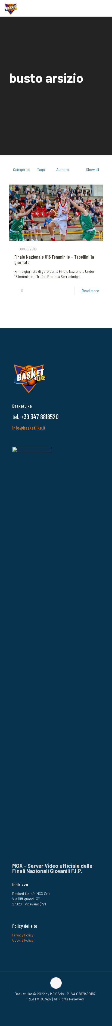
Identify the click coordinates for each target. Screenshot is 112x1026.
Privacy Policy (22, 935)
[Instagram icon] (53, 1006)
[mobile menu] (104, 8)
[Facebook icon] (47, 1006)
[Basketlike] (11, 8)
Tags (41, 169)
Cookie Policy (22, 940)
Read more (90, 291)
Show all (92, 169)
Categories (21, 169)
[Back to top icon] (56, 983)
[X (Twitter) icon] (65, 1006)
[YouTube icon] (59, 1006)
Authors (62, 169)
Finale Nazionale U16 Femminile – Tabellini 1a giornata (54, 259)
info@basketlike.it (28, 428)
